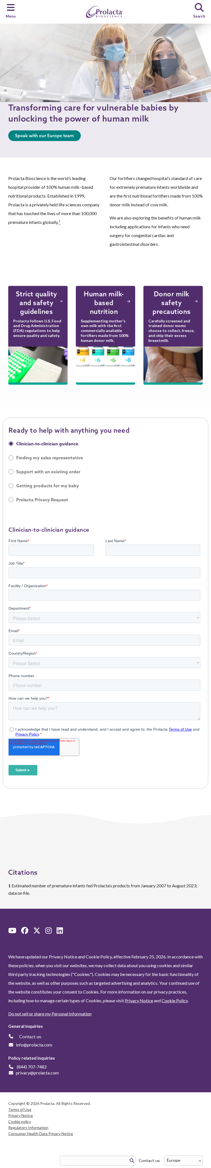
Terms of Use (19, 1109)
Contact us (149, 1161)
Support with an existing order (48, 472)
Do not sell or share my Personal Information (49, 1013)
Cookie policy (19, 1121)
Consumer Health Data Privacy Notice (40, 1133)
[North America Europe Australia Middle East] (183, 1160)
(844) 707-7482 (32, 1066)
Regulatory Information (28, 1127)
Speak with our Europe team (44, 135)
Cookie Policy (175, 1000)
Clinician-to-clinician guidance (47, 444)
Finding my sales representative (49, 458)
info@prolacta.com (34, 1044)
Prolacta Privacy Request (42, 500)
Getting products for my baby (47, 486)
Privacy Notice (139, 1000)
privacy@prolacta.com (37, 1072)
